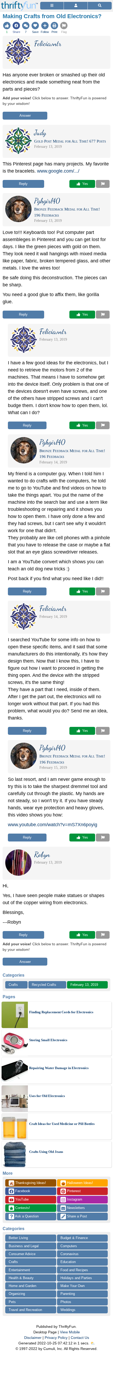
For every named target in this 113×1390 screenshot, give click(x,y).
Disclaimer (33, 1337)
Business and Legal (24, 1246)
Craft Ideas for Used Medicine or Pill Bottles (62, 1124)
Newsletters (75, 1208)
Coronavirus (69, 1254)
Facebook (22, 1191)
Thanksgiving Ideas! (27, 1183)
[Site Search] (100, 5)
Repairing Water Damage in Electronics (59, 1068)
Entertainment (19, 1270)
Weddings (67, 1310)
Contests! (22, 1208)
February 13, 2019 (84, 985)
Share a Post (76, 1216)
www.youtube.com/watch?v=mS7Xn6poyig (52, 824)
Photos (65, 1302)
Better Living (18, 1238)
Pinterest (73, 1191)
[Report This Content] (103, 184)
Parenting (67, 1294)
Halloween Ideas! (77, 1183)
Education (68, 1262)
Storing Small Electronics (48, 1040)
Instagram (74, 1199)
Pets (12, 1302)
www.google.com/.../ (58, 171)
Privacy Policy (56, 1337)
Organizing (17, 1294)
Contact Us (80, 1337)
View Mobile (70, 1332)
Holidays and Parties (76, 1278)
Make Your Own (72, 1286)
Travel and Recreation (25, 1310)
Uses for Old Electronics (47, 1096)
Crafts (13, 985)
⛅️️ (92, 1343)
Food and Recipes (74, 1270)
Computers (68, 1246)
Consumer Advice (22, 1254)
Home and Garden (22, 1286)
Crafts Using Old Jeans (46, 1152)
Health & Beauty (21, 1278)
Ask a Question (26, 1216)
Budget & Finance (74, 1238)
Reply (23, 184)
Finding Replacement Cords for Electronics (61, 1012)
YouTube (21, 1199)
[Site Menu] (52, 5)
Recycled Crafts (44, 985)
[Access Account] (75, 5)
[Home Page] (19, 3)
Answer (25, 116)
